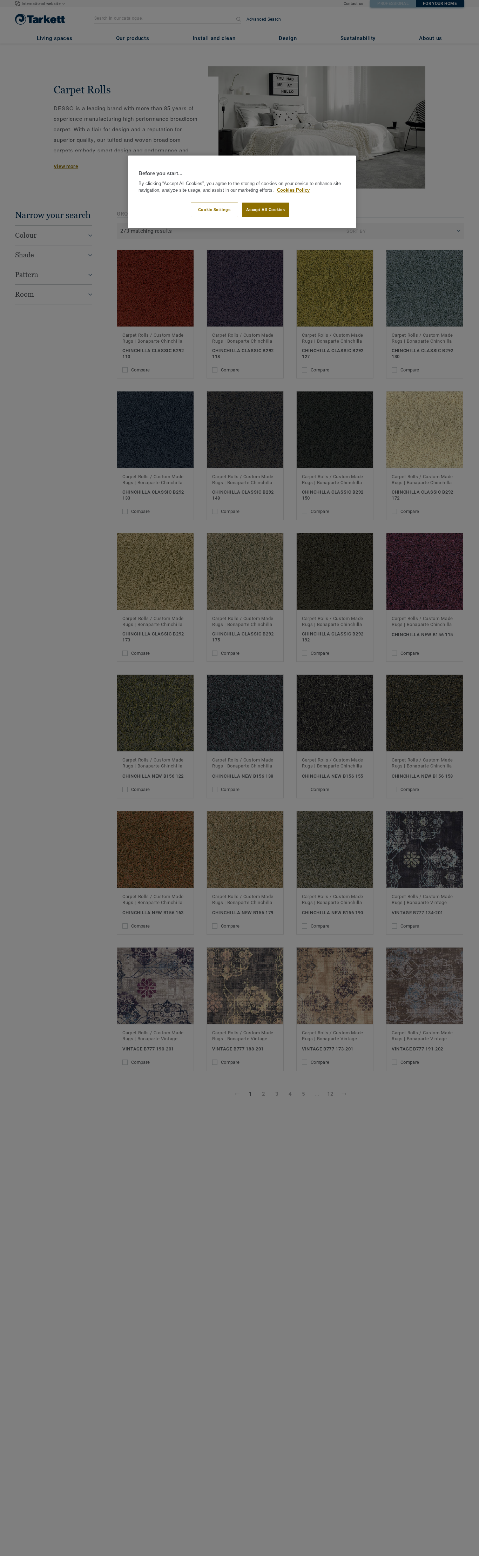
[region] (242, 192)
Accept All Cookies (265, 209)
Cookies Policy (293, 190)
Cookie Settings (214, 209)
